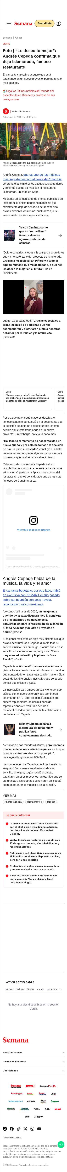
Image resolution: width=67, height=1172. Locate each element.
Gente (18, 37)
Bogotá (51, 801)
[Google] (5, 1129)
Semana (7, 37)
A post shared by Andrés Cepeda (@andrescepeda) (34, 566)
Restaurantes (34, 801)
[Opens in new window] (12, 1129)
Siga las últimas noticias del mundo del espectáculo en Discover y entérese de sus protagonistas (29, 95)
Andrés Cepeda (13, 801)
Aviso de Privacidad (16, 1138)
